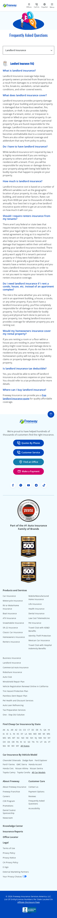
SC (25, 742)
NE (27, 738)
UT (41, 742)
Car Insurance (9, 596)
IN (14, 734)
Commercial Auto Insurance (15, 667)
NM (40, 738)
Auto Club (7, 677)
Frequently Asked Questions (36, 802)
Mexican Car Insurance (39, 640)
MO (4, 738)
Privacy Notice (9, 857)
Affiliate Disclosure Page (28, 902)
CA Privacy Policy (10, 862)
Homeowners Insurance (14, 637)
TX (37, 742)
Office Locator (10, 837)
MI (44, 734)
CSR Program (9, 801)
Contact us (33, 787)
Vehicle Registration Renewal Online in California (25, 686)
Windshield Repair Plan (13, 681)
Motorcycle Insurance (13, 600)
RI (21, 742)
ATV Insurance (9, 618)
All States (25, 746)
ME (39, 734)
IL (10, 734)
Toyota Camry (9, 772)
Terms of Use (9, 848)
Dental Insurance (36, 613)
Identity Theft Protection (39, 635)
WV (12, 746)
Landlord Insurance (12, 662)
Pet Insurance (34, 623)
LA (26, 734)
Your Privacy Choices (12, 876)
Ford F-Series (9, 764)
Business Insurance (12, 658)
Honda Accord (35, 764)
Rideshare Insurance (12, 672)
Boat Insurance (10, 613)
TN (33, 742)
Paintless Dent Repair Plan (15, 695)
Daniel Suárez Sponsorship (9, 811)
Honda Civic (8, 768)
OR (13, 742)
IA (4, 734)
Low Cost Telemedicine (39, 618)
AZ (16, 729)
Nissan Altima (21, 768)
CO (24, 729)
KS (18, 734)
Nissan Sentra (36, 768)
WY (17, 746)
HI (49, 729)
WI (8, 746)
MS (9, 738)
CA (20, 729)
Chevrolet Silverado (12, 760)
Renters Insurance (11, 641)
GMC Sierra (21, 764)
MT (13, 738)
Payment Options (36, 791)
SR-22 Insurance (10, 627)
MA (30, 734)
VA (45, 742)
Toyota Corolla (23, 772)
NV (44, 738)
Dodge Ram (27, 760)
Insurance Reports (13, 831)
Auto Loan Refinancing (13, 705)
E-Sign (6, 867)
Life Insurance (35, 604)
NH (31, 738)
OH (4, 742)
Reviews (32, 796)
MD (35, 734)
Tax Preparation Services (14, 710)
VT (49, 742)
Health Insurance (36, 608)
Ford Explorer (41, 760)
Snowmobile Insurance (13, 623)
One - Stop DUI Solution (14, 714)
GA (45, 729)
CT (29, 729)
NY (49, 738)
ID (7, 734)
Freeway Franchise (11, 791)
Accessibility (34, 808)
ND (22, 738)
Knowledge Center (13, 825)
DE (37, 729)
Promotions (8, 805)
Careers (6, 796)
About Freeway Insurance (14, 787)
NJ (36, 738)
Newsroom (8, 818)
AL (8, 729)
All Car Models (38, 772)
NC (18, 738)
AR (12, 729)
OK (8, 742)
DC (33, 729)
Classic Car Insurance (13, 632)
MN (48, 734)
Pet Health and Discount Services (18, 700)
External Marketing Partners (16, 872)
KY (22, 734)
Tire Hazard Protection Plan (15, 691)
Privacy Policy (9, 853)
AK (4, 729)
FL (41, 729)
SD (29, 742)
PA (17, 742)
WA (4, 746)
